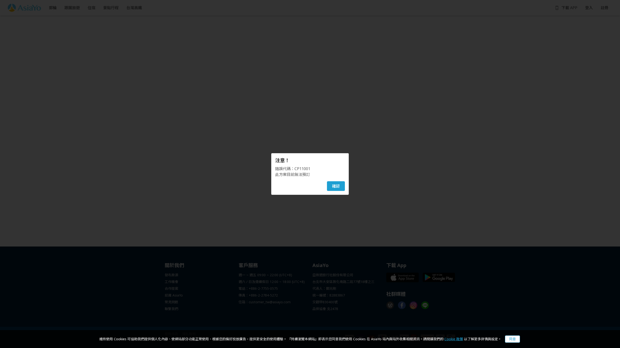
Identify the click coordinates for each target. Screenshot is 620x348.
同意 (512, 339)
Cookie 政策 (453, 339)
